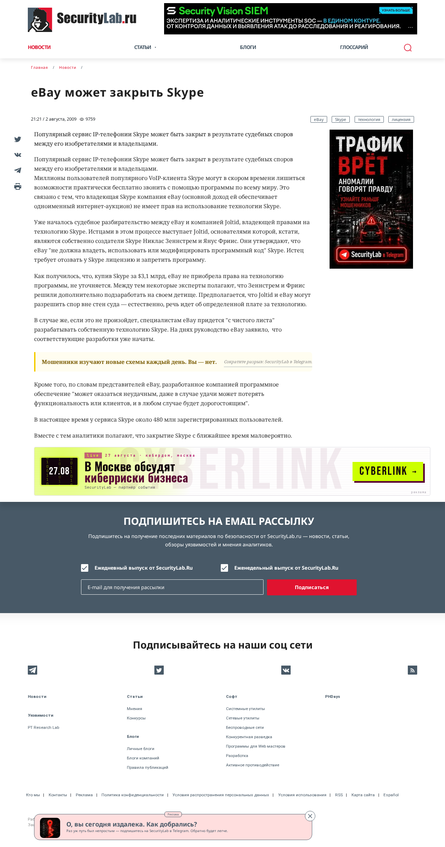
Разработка (237, 755)
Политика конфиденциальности (133, 794)
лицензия (401, 119)
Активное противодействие (252, 765)
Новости (39, 47)
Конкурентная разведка (249, 736)
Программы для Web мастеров (255, 746)
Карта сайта (363, 794)
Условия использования (302, 794)
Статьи (135, 696)
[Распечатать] (16, 185)
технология (369, 119)
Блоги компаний (143, 758)
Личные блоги (140, 748)
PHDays (332, 696)
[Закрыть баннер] (310, 816)
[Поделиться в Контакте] (16, 154)
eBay (319, 119)
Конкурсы (136, 718)
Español (391, 794)
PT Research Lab (43, 727)
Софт (231, 696)
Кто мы (33, 794)
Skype (340, 119)
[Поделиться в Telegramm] (16, 170)
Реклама (173, 814)
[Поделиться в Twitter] (16, 139)
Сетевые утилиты (242, 718)
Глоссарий (354, 47)
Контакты (58, 794)
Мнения (134, 708)
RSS (339, 794)
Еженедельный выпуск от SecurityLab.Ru (286, 567)
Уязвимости (40, 715)
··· (410, 27)
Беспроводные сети (245, 727)
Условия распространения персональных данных (220, 794)
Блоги (248, 47)
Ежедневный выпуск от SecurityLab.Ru (144, 567)
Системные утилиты (245, 708)
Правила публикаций (147, 767)
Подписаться (312, 587)
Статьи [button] (142, 47)
